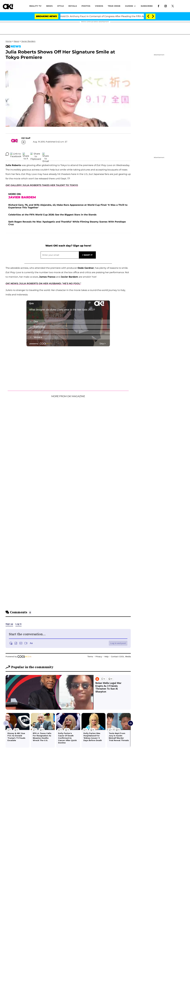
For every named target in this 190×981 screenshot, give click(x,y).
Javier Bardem (28, 41)
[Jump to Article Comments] (7, 154)
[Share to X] (26, 154)
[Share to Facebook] (15, 154)
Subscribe (147, 6)
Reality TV (35, 6)
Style (60, 6)
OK (7, 185)
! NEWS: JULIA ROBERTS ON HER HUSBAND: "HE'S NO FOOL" (45, 283)
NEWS (49, 6)
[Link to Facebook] (158, 6)
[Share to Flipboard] (35, 154)
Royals (72, 6)
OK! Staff (25, 138)
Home (9, 41)
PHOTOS (86, 6)
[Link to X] (172, 6)
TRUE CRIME (114, 6)
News (16, 41)
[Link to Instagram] (165, 6)
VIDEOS (99, 6)
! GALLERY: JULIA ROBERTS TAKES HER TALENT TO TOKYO (43, 185)
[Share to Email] (45, 154)
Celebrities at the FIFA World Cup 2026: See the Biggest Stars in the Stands (52, 214)
